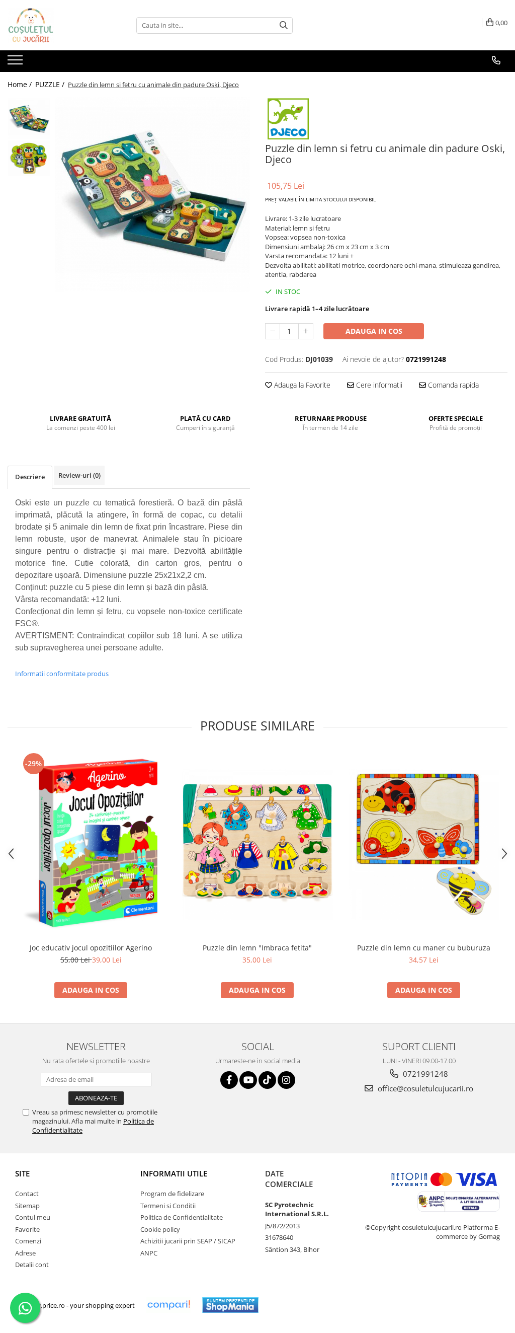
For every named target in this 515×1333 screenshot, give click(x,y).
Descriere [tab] (30, 476)
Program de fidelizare (172, 1193)
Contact (27, 1193)
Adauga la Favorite (301, 385)
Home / (21, 84)
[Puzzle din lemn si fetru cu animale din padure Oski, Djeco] (152, 194)
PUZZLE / (50, 84)
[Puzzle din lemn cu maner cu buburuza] (424, 844)
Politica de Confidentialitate (181, 1217)
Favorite (27, 1229)
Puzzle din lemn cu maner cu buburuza (423, 947)
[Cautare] (284, 25)
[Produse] (16, 62)
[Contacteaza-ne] (496, 60)
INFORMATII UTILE (173, 1173)
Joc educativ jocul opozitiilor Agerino (91, 947)
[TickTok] (267, 1080)
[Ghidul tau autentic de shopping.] (168, 1305)
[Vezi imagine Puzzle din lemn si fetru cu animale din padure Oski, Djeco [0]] (29, 118)
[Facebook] (229, 1080)
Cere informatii (378, 385)
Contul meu (32, 1217)
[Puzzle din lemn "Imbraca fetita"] (257, 844)
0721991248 (424, 1074)
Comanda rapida (452, 385)
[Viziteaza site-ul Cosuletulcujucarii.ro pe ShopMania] (230, 1305)
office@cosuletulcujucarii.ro (424, 1088)
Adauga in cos (374, 331)
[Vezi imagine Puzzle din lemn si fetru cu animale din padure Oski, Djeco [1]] (29, 158)
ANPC (148, 1252)
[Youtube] (248, 1080)
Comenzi (28, 1240)
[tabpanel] (152, 194)
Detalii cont (32, 1264)
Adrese (25, 1252)
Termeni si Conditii (168, 1205)
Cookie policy (160, 1229)
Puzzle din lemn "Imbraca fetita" (257, 947)
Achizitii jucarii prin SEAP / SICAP (187, 1240)
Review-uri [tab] (79, 475)
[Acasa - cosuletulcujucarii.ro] (58, 25)
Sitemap (27, 1205)
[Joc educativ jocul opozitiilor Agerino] (91, 844)
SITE (22, 1173)
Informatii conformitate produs (62, 673)
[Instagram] (286, 1080)
